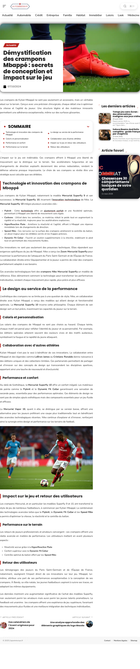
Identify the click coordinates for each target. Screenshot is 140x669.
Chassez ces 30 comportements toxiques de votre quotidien (116, 183)
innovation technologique (66, 199)
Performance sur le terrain (17, 147)
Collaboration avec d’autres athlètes (65, 138)
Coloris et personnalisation (17, 138)
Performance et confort (15, 143)
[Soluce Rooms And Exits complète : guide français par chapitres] (105, 135)
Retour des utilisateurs (60, 147)
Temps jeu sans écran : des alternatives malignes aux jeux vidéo (126, 114)
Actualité (11, 45)
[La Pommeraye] (19, 6)
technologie (27, 210)
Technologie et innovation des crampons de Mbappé (24, 133)
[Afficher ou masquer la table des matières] (60, 126)
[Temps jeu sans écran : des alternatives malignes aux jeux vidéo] (105, 118)
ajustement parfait (53, 210)
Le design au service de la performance (66, 132)
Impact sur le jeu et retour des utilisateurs (68, 143)
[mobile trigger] (5, 6)
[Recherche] (125, 6)
